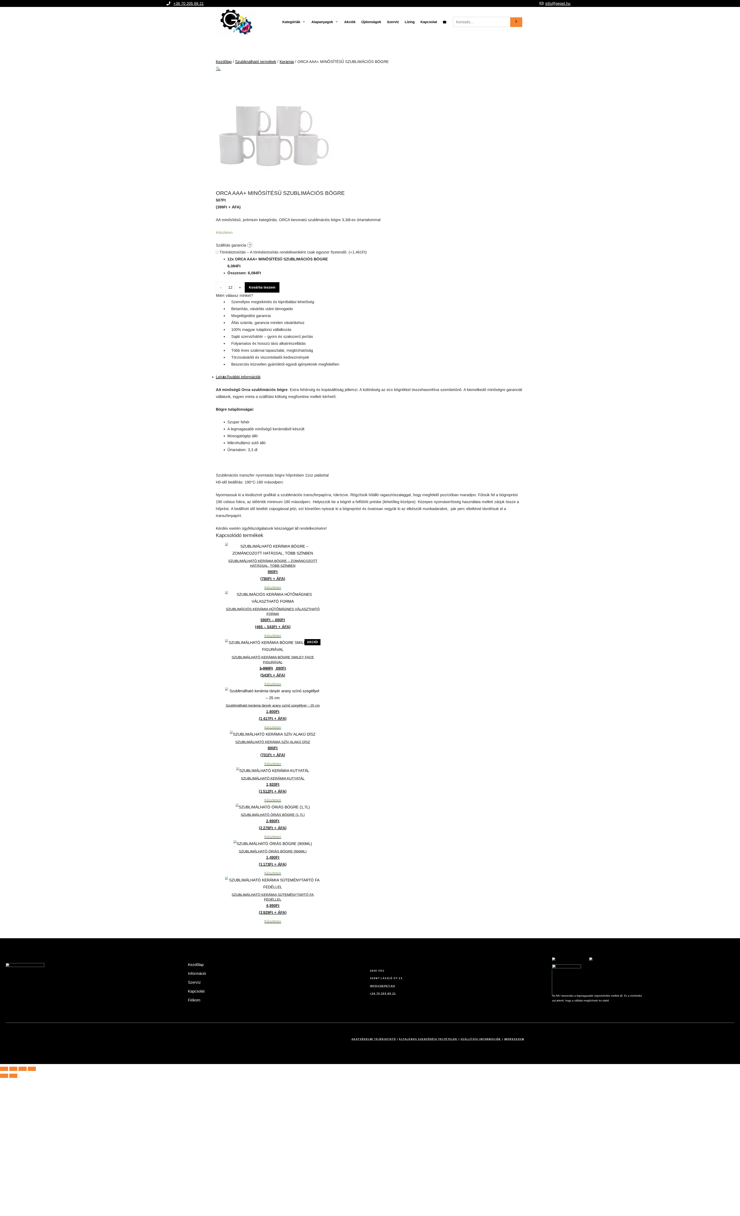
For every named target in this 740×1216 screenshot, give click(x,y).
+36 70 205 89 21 (188, 3)
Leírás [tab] (221, 377)
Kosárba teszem (262, 287)
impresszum (514, 1039)
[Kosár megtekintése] (444, 22)
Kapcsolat (428, 22)
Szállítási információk (481, 1039)
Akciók (350, 22)
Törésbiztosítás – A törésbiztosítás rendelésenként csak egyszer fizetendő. (293, 252)
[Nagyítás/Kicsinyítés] (4, 1069)
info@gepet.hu (557, 3)
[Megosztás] (22, 1069)
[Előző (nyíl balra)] (4, 1076)
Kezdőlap (224, 62)
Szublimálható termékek (255, 62)
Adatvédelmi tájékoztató (374, 1039)
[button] (218, 68)
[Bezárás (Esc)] (32, 1069)
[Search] (516, 22)
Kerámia (287, 62)
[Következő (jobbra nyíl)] (13, 1076)
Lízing (410, 22)
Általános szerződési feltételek (428, 1039)
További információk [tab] (244, 377)
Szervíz (393, 22)
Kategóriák (291, 22)
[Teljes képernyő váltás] (13, 1069)
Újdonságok (371, 22)
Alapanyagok (322, 22)
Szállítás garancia (231, 245)
